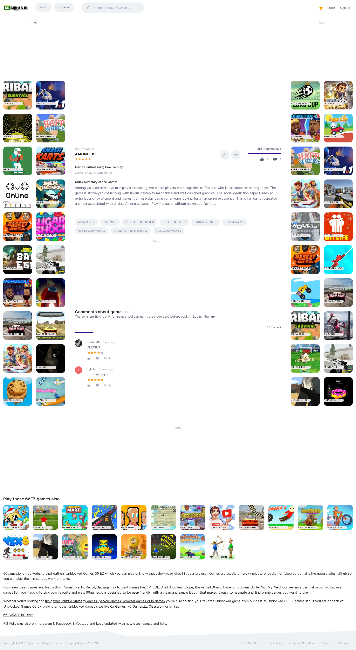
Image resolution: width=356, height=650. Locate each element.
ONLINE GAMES (234, 222)
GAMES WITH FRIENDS (91, 230)
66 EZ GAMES (84, 149)
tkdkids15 (93, 342)
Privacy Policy (273, 643)
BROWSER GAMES (206, 222)
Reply (107, 358)
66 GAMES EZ (86, 222)
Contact (326, 643)
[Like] (90, 358)
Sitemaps (343, 643)
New (43, 7)
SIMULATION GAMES (168, 230)
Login (331, 7)
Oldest (125, 327)
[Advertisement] (34, 50)
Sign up (345, 7)
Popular (64, 7)
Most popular (105, 327)
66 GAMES (110, 222)
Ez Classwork (154, 606)
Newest (84, 327)
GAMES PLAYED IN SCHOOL (131, 230)
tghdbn (91, 369)
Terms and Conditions (302, 643)
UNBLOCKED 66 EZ (174, 222)
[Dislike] (98, 358)
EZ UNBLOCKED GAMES (139, 222)
